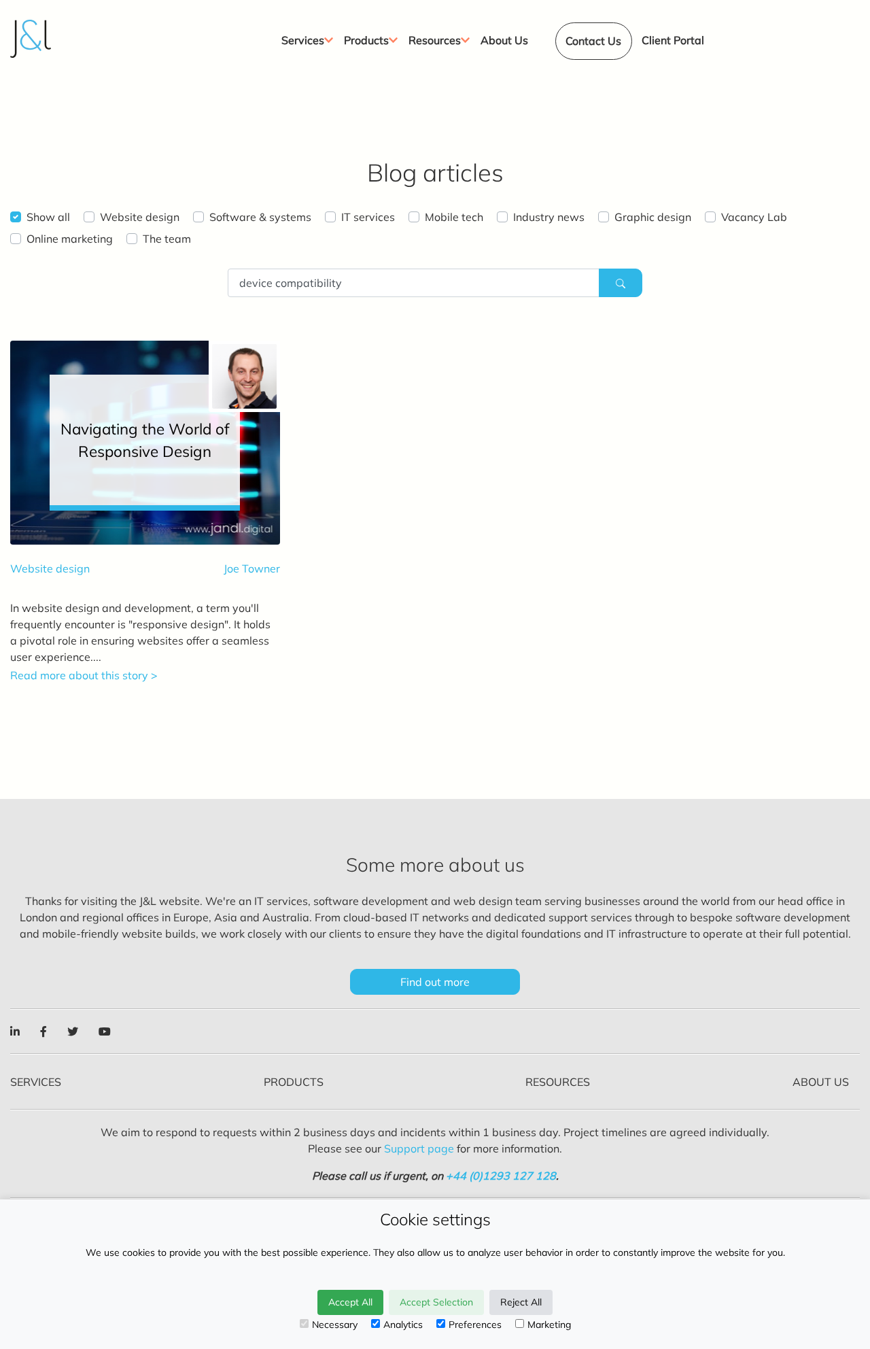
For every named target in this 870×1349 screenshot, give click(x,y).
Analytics (403, 1324)
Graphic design (652, 217)
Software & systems (260, 217)
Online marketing (70, 238)
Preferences (475, 1324)
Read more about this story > (84, 675)
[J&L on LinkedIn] (15, 1031)
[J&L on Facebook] (43, 1031)
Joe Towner (252, 568)
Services (35, 1082)
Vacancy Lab (754, 217)
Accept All (350, 1302)
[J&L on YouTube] (105, 1031)
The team (167, 238)
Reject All (521, 1302)
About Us (821, 1082)
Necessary (335, 1324)
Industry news (549, 217)
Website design (139, 217)
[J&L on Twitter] (72, 1031)
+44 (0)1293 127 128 (501, 1175)
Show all (48, 217)
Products (294, 1082)
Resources (557, 1082)
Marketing (549, 1324)
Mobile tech (454, 217)
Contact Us (593, 41)
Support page (419, 1148)
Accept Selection (436, 1302)
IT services (368, 217)
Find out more (435, 982)
